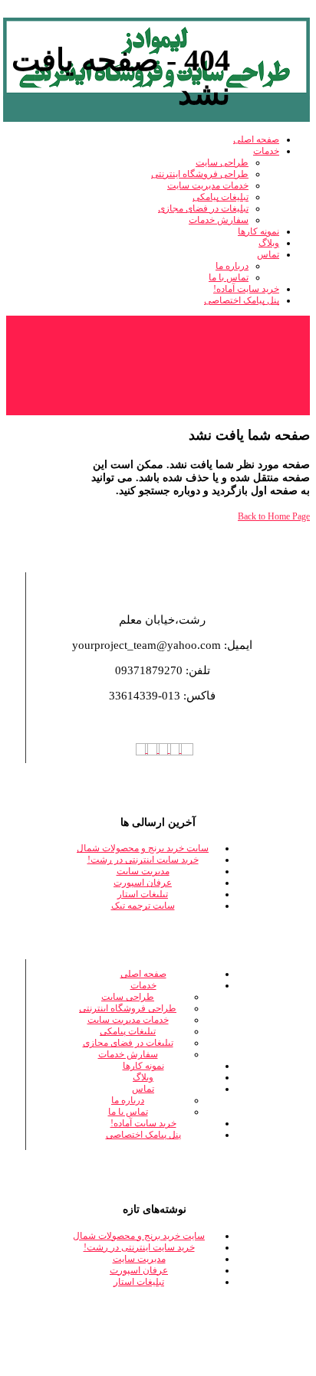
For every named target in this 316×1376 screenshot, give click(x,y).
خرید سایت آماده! (143, 1123)
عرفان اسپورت (143, 882)
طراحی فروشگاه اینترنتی (127, 1008)
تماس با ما (128, 1111)
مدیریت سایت (143, 871)
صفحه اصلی (143, 973)
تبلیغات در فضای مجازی (128, 1042)
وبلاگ (143, 1077)
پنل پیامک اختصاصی (143, 1134)
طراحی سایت (127, 996)
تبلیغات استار (142, 894)
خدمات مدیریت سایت (128, 1019)
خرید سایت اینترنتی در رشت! (143, 859)
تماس (143, 1088)
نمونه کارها (143, 1065)
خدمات (143, 985)
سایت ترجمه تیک (143, 905)
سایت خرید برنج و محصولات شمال (143, 848)
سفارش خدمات (128, 1054)
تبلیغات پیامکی (128, 1031)
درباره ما (127, 1100)
